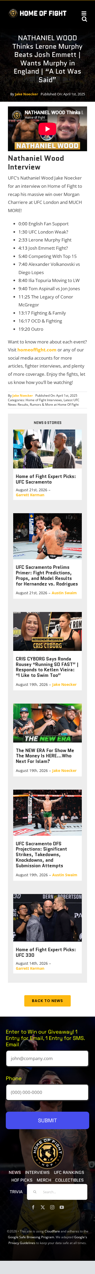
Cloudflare (52, 1231)
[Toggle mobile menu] (84, 13)
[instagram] (52, 1207)
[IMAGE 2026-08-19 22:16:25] (47, 706)
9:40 (22, 288)
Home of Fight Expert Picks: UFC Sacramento (46, 479)
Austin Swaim (64, 592)
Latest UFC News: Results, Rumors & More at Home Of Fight (43, 402)
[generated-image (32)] (47, 896)
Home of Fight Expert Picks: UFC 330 (46, 952)
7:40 (22, 264)
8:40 (22, 280)
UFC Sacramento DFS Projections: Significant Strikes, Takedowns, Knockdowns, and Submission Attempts (41, 854)
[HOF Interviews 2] (47, 614)
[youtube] (62, 1207)
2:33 (22, 240)
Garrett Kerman (30, 494)
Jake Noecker (26, 94)
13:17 (24, 313)
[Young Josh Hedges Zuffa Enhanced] (47, 515)
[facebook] (33, 1207)
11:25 (24, 297)
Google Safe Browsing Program (31, 1237)
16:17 (24, 321)
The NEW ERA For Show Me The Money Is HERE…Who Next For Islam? (45, 756)
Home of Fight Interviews (44, 400)
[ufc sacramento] (47, 432)
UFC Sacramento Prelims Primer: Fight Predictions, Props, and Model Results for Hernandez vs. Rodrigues (47, 575)
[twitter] (43, 1207)
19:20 (24, 329)
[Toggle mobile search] (84, 19)
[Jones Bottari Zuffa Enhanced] (47, 792)
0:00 (22, 224)
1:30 (22, 232)
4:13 (22, 248)
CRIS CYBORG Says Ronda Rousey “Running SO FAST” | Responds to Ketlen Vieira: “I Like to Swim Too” (47, 667)
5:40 (22, 256)
